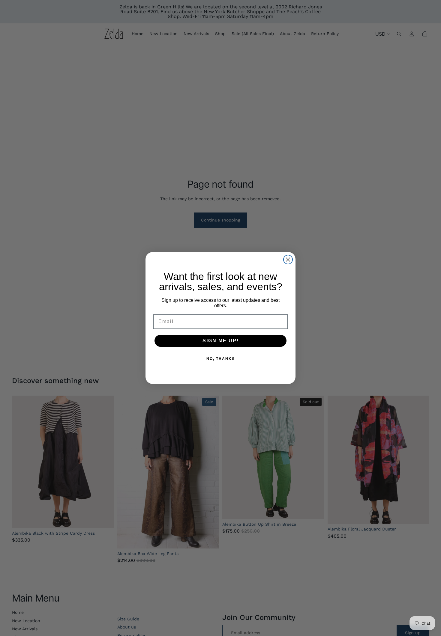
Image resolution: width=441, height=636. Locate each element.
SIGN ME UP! (220, 340)
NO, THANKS (220, 359)
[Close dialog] (288, 259)
